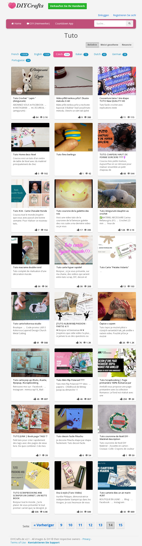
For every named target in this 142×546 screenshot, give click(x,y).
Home (17, 23)
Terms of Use (18, 542)
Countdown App (64, 23)
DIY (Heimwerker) (39, 23)
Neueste (126, 44)
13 (100, 525)
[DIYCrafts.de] (26, 5)
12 (90, 525)
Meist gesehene (109, 44)
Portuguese (20, 60)
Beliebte (92, 44)
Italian (81, 54)
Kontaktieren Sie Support (44, 542)
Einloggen (103, 15)
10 (70, 525)
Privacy (86, 539)
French (19, 54)
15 (120, 525)
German (119, 54)
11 (80, 525)
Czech (62, 54)
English (41, 54)
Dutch (99, 54)
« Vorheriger (44, 525)
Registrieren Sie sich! (124, 15)
